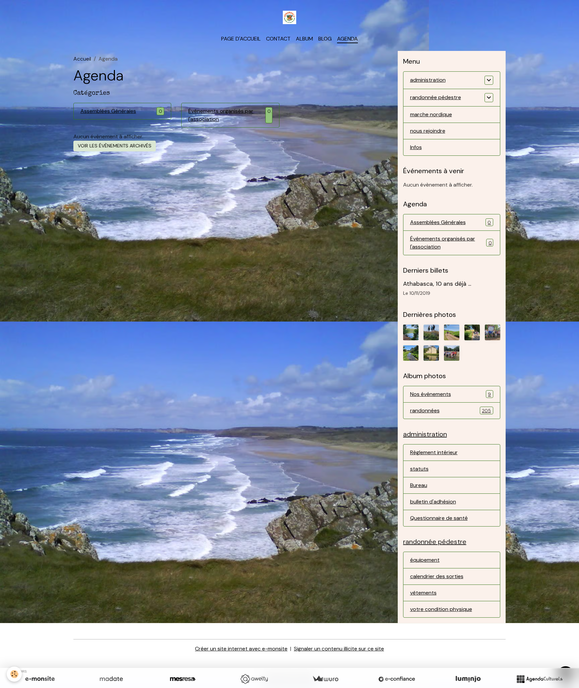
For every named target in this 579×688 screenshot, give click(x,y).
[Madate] (111, 679)
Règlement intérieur (434, 452)
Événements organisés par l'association (220, 115)
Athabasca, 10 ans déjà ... (437, 283)
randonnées (450, 410)
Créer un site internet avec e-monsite (241, 648)
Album (304, 38)
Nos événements (450, 394)
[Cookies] (14, 674)
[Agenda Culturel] (539, 679)
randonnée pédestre (435, 97)
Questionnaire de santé (439, 518)
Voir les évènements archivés (114, 146)
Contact (278, 38)
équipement (425, 559)
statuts (419, 468)
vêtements (423, 592)
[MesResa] (182, 679)
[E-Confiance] (397, 679)
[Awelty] (254, 679)
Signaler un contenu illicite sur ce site (339, 648)
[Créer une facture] (325, 679)
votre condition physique (441, 609)
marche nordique (431, 114)
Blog (325, 38)
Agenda (347, 38)
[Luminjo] (468, 679)
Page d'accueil (241, 38)
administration (428, 79)
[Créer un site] (40, 679)
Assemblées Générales (108, 111)
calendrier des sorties (436, 576)
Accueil (82, 58)
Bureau (418, 485)
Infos (416, 147)
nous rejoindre (427, 130)
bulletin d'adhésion (433, 501)
